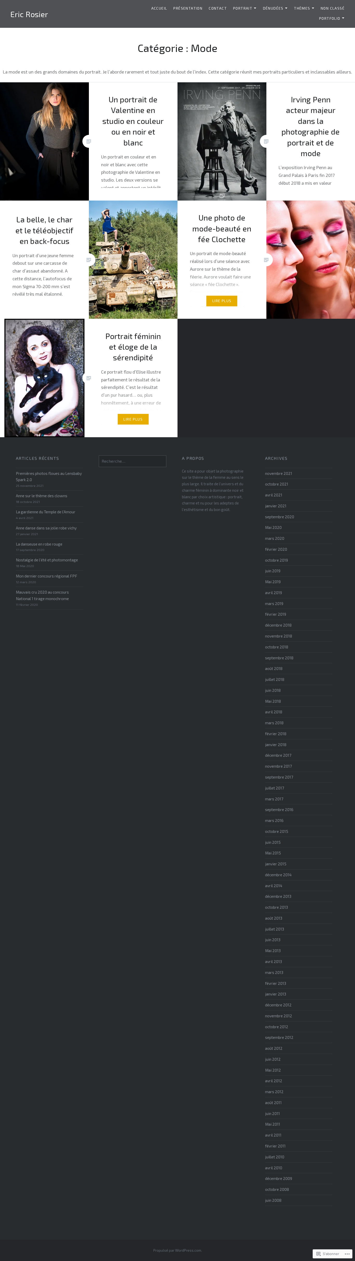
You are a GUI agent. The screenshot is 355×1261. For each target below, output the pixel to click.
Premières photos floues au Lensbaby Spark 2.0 (49, 476)
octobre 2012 (276, 1026)
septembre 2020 (279, 516)
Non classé (333, 8)
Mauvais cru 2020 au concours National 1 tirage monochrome (42, 595)
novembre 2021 (278, 473)
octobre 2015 (276, 831)
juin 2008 (273, 1200)
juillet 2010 (274, 1156)
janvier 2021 (275, 505)
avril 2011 (273, 1135)
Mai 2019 (273, 581)
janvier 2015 (275, 863)
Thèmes (302, 8)
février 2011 (275, 1146)
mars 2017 (274, 799)
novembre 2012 (278, 1015)
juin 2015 (273, 842)
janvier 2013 (275, 994)
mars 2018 (274, 722)
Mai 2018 (273, 701)
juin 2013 (272, 939)
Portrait (242, 8)
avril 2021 (273, 495)
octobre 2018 (276, 647)
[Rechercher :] (132, 461)
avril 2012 (273, 1080)
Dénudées (273, 8)
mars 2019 (274, 603)
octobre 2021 (276, 484)
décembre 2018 (278, 625)
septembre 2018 (279, 657)
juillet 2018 (274, 679)
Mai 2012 (273, 1070)
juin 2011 (272, 1113)
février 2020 (276, 549)
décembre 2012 (278, 1005)
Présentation (187, 8)
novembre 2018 (278, 636)
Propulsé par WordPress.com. (177, 1250)
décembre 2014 (278, 874)
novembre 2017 (278, 766)
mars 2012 (274, 1091)
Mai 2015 (273, 853)
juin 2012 (273, 1059)
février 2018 (275, 733)
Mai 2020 (273, 527)
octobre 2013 (276, 907)
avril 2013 (273, 961)
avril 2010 (273, 1167)
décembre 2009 (278, 1178)
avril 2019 (273, 592)
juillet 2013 (274, 929)
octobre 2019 (276, 560)
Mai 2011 (272, 1124)
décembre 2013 (278, 896)
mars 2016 (274, 820)
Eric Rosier (29, 14)
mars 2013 (274, 972)
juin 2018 (273, 690)
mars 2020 (274, 538)
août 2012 (273, 1048)
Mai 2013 (273, 950)
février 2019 (275, 614)
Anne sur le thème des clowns (41, 495)
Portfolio (329, 18)
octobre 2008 (277, 1189)
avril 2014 (273, 885)
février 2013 (275, 983)
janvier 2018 (275, 744)
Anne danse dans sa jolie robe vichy (46, 528)
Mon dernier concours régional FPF (46, 576)
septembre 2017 (279, 777)
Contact (218, 8)
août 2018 (273, 668)
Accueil (159, 8)
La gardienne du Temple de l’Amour (45, 511)
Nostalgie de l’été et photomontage (47, 560)
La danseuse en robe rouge (39, 544)
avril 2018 (273, 711)
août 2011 (273, 1102)
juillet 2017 (274, 788)
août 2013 (273, 918)
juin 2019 (272, 570)
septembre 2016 (279, 809)
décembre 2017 (278, 755)
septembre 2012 (279, 1037)
